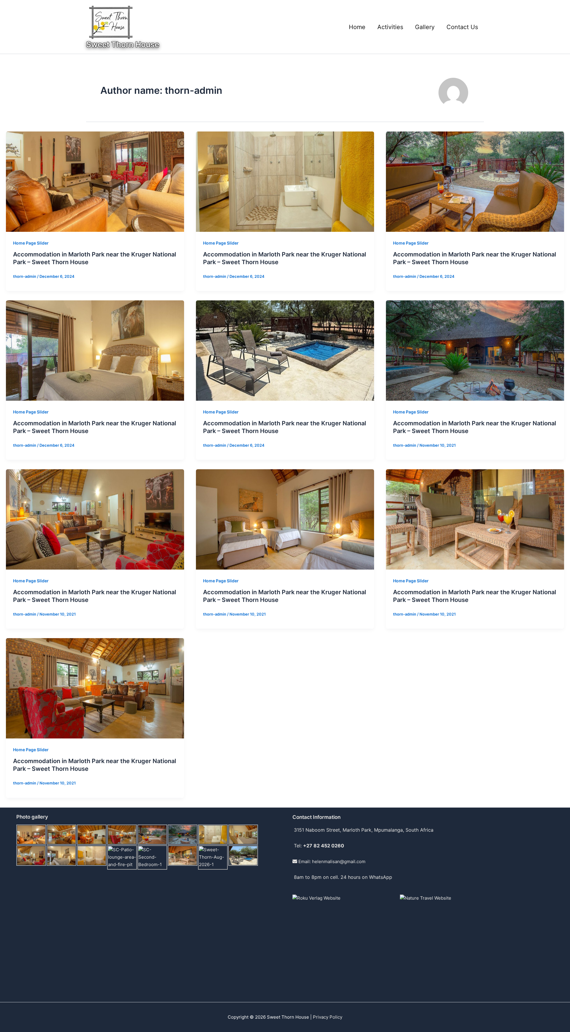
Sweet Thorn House (122, 44)
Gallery (425, 27)
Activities (390, 27)
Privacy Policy (327, 1017)
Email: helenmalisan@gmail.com (331, 861)
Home (357, 27)
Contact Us (462, 27)
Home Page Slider (31, 242)
